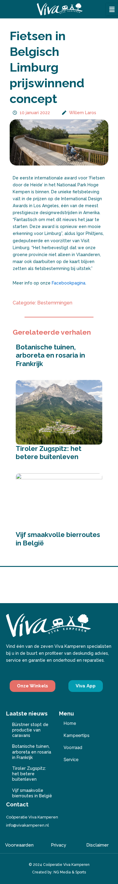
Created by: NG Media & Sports (59, 872)
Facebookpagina (68, 283)
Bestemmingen (54, 303)
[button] (112, 9)
